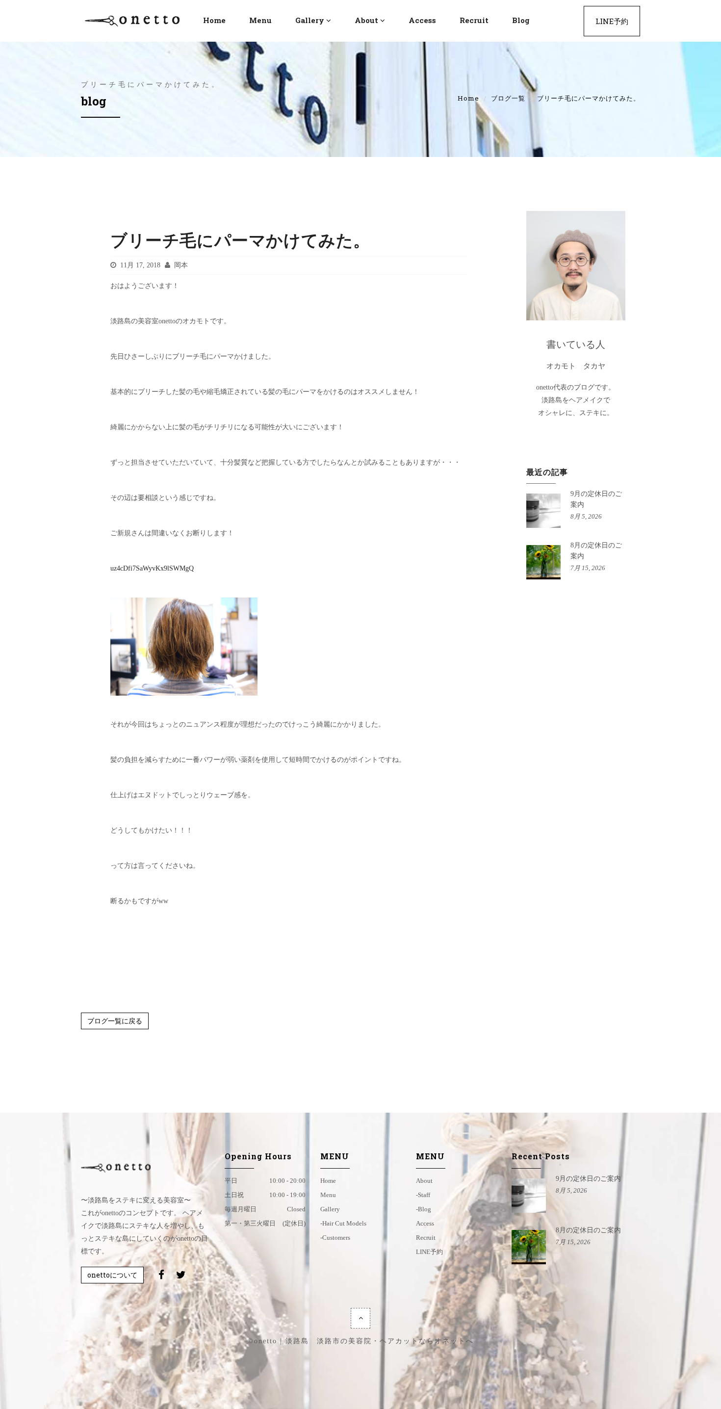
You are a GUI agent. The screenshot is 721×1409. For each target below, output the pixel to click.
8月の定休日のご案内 (588, 1230)
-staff (423, 1195)
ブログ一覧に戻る (114, 1020)
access (422, 20)
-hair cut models (343, 1223)
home (328, 1180)
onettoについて (112, 1274)
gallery (330, 1209)
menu (260, 20)
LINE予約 (611, 21)
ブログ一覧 (508, 98)
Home (468, 98)
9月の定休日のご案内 (588, 1178)
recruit (474, 20)
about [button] (366, 20)
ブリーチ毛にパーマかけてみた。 (240, 240)
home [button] (214, 20)
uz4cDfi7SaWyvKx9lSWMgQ (152, 568)
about (424, 1180)
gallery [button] (309, 20)
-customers (335, 1237)
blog (521, 20)
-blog (423, 1209)
